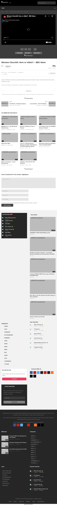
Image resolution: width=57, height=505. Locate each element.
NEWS (19, 94)
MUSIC (5, 346)
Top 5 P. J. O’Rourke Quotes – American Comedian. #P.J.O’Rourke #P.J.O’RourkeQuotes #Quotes (28, 145)
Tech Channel (37, 338)
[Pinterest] (45, 372)
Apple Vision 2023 (5, 143)
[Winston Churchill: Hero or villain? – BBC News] (9, 120)
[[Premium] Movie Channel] (31, 344)
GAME (5, 340)
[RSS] (52, 372)
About (15, 501)
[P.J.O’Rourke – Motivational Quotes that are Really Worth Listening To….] (14, 105)
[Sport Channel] (31, 335)
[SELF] (2, 353)
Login (54, 8)
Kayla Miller (8, 232)
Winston (39, 94)
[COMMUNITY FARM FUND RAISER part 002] (43, 224)
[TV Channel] (31, 330)
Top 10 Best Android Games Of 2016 (17, 449)
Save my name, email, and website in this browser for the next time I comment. (20, 202)
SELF (9, 72)
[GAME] (2, 341)
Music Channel (37, 324)
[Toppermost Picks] (31, 348)
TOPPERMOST (13, 72)
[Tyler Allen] (3, 224)
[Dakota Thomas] (3, 230)
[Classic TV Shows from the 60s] (43, 308)
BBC (3, 94)
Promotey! (4, 475)
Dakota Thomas (9, 229)
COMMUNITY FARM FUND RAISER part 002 (40, 232)
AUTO (5, 329)
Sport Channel (37, 333)
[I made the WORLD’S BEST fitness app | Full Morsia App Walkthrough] (43, 265)
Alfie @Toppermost (9, 217)
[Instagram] (41, 372)
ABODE (6, 326)
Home (10, 501)
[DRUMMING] (2, 338)
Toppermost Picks (38, 347)
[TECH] (2, 359)
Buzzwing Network (6, 472)
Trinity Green (8, 220)
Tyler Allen (7, 223)
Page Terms (5, 485)
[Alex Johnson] (3, 227)
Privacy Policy (5, 483)
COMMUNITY (7, 332)
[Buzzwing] (31, 376)
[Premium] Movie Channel (40, 342)
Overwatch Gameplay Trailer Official (17, 442)
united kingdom (32, 94)
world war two (51, 94)
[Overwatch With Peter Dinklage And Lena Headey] (4, 438)
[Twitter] (38, 372)
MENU (3, 8)
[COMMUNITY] (2, 333)
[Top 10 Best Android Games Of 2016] (4, 451)
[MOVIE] (2, 344)
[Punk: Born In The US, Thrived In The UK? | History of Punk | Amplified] (43, 287)
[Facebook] (31, 372)
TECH (5, 358)
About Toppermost (6, 470)
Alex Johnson (8, 226)
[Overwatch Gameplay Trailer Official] (4, 444)
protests (22, 94)
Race (25, 94)
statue (28, 94)
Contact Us (5, 481)
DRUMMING (7, 337)
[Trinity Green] (3, 221)
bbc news (6, 94)
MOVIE (5, 343)
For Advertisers (6, 479)
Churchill (10, 94)
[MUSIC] (2, 347)
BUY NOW (14, 379)
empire (14, 94)
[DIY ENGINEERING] (2, 335)
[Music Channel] (31, 326)
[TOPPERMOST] (2, 362)
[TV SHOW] (2, 365)
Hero (17, 94)
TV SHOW (6, 364)
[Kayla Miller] (3, 233)
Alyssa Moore (8, 235)
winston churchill (45, 94)
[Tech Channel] (31, 339)
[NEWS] (2, 350)
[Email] (48, 372)
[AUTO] (2, 330)
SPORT (6, 355)
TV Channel (37, 329)
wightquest (8, 66)
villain (37, 94)
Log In (33, 501)
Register (28, 501)
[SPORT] (2, 356)
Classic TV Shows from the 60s (37, 316)
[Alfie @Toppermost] (3, 218)
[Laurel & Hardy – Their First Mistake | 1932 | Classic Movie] (43, 105)
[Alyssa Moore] (3, 236)
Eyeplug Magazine (6, 477)
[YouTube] (34, 372)
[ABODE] (2, 327)
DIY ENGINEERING (8, 335)
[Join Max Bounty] (28, 55)
